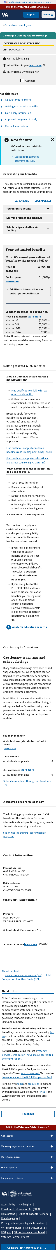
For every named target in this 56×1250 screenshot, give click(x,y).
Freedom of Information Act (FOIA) (20, 1209)
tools (20, 1083)
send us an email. (30, 1073)
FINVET (43, 1091)
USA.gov (6, 1232)
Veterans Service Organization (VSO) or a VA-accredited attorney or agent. (27, 1055)
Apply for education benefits (29, 627)
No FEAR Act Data (35, 1227)
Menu (46, 14)
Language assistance (12, 1178)
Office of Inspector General (34, 1214)
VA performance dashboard (29, 1232)
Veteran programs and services (17, 1146)
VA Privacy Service (11, 1227)
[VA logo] (5, 15)
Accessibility (8, 1204)
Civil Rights (25, 1204)
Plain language (9, 1218)
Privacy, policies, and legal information (22, 1223)
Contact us (7, 1135)
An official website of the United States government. (29, 2)
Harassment (8, 1214)
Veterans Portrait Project (15, 1237)
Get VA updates (9, 1167)
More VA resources (11, 1156)
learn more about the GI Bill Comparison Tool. (27, 1077)
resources (33, 1083)
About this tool (10, 971)
